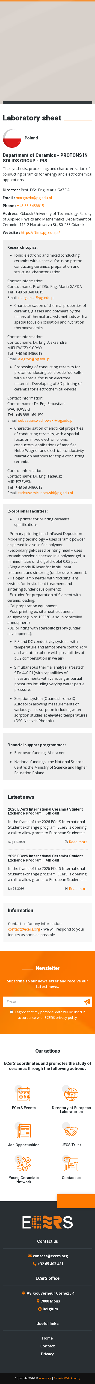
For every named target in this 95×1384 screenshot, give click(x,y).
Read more (78, 841)
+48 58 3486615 (30, 205)
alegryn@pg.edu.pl (34, 359)
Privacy (47, 1353)
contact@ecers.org (24, 929)
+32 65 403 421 (50, 1263)
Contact (47, 1346)
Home (47, 1338)
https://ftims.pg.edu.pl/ (40, 232)
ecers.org (45, 1378)
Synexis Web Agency (67, 1378)
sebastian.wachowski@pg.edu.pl (45, 420)
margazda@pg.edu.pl (34, 197)
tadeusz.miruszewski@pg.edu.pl (45, 492)
